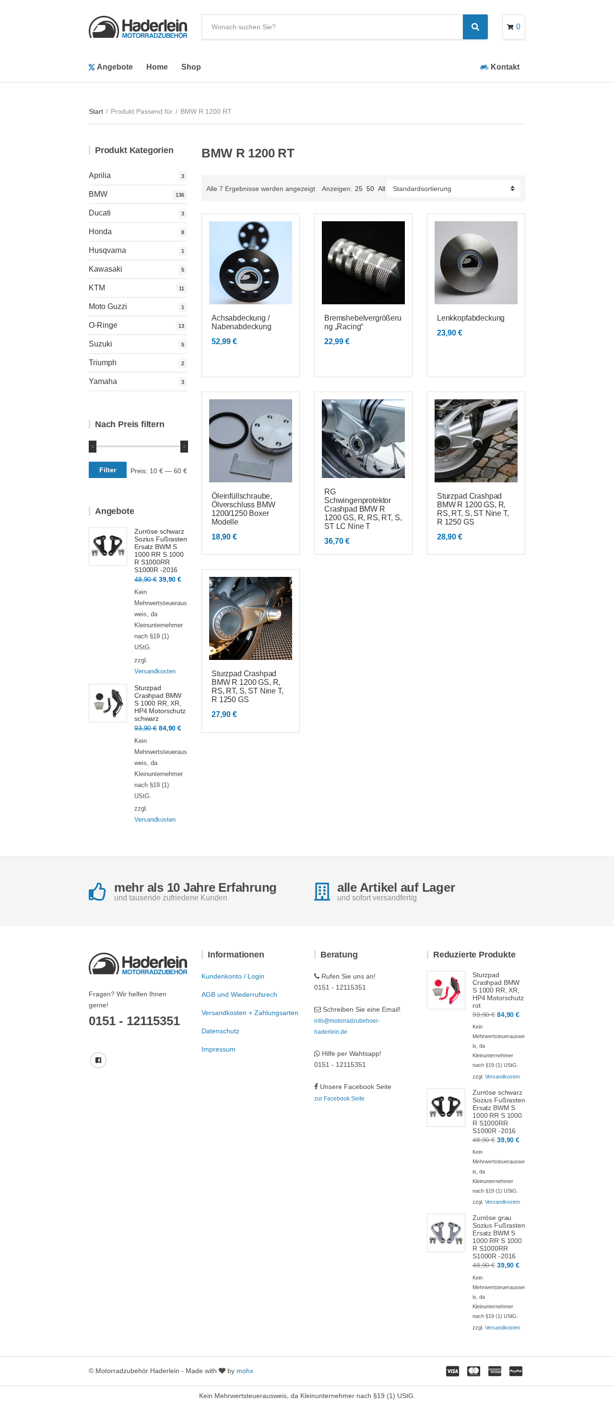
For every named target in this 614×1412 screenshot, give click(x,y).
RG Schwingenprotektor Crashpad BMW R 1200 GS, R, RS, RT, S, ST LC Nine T (362, 509)
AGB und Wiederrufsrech (239, 994)
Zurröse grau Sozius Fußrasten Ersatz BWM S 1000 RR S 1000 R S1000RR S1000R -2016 (498, 1237)
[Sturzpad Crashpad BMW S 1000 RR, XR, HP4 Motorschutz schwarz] (108, 703)
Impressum (218, 1049)
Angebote (115, 67)
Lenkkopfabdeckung (471, 318)
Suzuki (100, 344)
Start (96, 111)
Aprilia (100, 175)
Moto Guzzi (108, 306)
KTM (97, 288)
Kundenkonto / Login (232, 976)
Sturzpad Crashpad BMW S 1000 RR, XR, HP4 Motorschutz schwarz (160, 703)
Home (157, 67)
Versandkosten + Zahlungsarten (249, 1013)
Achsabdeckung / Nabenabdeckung (242, 322)
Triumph (103, 363)
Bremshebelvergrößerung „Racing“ (362, 322)
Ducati (100, 213)
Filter (107, 470)
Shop (191, 67)
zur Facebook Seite (339, 1098)
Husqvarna (107, 250)
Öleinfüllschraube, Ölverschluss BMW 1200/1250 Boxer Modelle (243, 509)
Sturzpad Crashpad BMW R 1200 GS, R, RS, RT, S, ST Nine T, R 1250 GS (473, 509)
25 (359, 188)
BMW (98, 194)
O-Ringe (103, 325)
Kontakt (505, 67)
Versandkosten (155, 671)
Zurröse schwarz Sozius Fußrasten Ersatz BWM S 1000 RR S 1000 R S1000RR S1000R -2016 (160, 550)
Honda (100, 231)
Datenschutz (220, 1031)
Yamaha (103, 381)
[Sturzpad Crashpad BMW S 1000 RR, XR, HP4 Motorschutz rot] (446, 990)
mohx (244, 1371)
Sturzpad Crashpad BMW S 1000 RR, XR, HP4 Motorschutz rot (498, 990)
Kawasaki (105, 269)
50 (370, 188)
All (381, 188)
